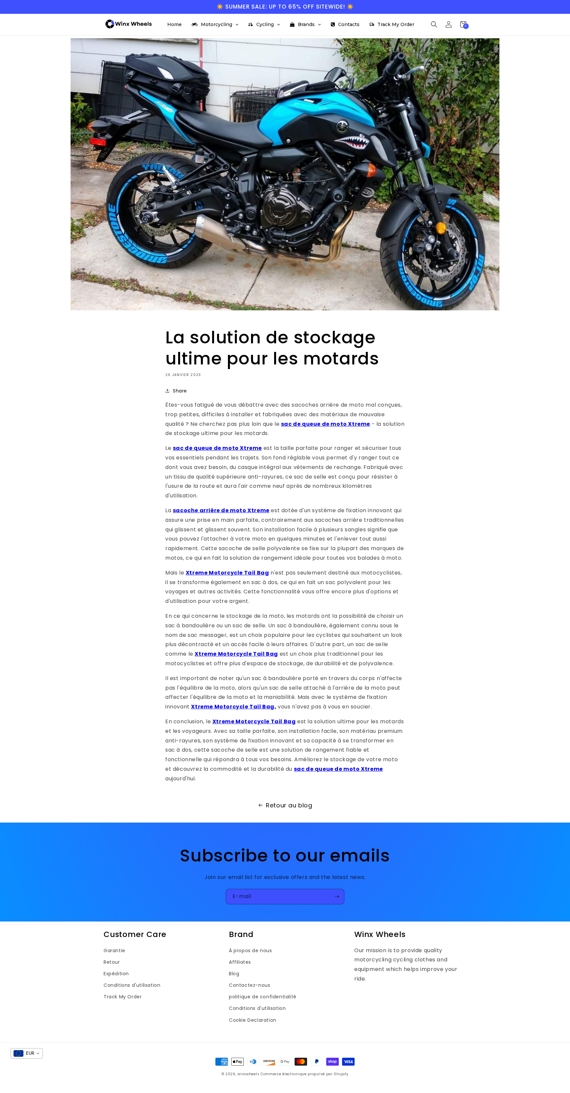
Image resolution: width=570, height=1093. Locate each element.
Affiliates (240, 962)
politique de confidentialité (263, 996)
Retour (112, 962)
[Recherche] (434, 24)
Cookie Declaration (252, 1020)
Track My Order (123, 996)
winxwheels (248, 1074)
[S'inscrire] (337, 896)
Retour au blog (289, 805)
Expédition (116, 973)
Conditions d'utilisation (132, 985)
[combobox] (27, 1053)
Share (180, 391)
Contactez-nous (249, 985)
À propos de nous (250, 950)
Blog (234, 973)
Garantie (114, 950)
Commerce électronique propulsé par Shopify (304, 1074)
